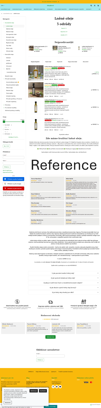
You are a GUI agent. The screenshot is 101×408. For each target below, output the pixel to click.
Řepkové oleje (10, 43)
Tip (6, 131)
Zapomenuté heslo (8, 172)
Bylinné (8, 69)
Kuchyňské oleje (9, 23)
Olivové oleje (9, 51)
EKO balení (8, 134)
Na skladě (8, 125)
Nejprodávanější (72, 61)
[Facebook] (53, 386)
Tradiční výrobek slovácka (66, 371)
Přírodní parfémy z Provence (14, 99)
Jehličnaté (9, 63)
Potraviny (7, 105)
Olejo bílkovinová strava (42, 371)
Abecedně (85, 61)
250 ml (51, 79)
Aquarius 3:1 (64, 31)
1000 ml (56, 96)
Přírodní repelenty (11, 101)
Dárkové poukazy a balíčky (12, 110)
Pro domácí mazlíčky (10, 107)
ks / (6, 146)
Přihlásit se (6, 167)
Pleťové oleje (9, 90)
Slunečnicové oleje (11, 40)
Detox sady (9, 48)
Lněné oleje (9, 26)
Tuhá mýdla (9, 93)
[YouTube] (60, 386)
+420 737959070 (56, 383)
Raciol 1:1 (64, 28)
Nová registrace (7, 170)
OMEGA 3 (31, 371)
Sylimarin (53, 371)
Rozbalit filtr (13, 137)
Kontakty (3, 386)
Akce (7, 127)
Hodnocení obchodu (50, 315)
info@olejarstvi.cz (56, 382)
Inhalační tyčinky (10, 96)
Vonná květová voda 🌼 (12, 82)
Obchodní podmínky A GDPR (9, 384)
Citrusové (8, 66)
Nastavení (8, 402)
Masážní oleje (9, 76)
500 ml (56, 79)
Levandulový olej (11, 72)
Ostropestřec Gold (11, 34)
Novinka (7, 129)
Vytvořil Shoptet (96, 404)
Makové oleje (9, 31)
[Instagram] (56, 386)
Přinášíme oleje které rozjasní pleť (10, 382)
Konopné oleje (10, 37)
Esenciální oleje (9, 54)
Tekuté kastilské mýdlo (12, 85)
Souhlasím (43, 391)
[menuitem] (5, 9)
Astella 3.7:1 (64, 35)
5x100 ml (61, 79)
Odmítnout (34, 391)
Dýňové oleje (9, 29)
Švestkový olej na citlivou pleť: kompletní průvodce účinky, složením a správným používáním (36, 382)
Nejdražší (59, 61)
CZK (2, 5)
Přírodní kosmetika (10, 79)
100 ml (46, 79)
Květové (8, 57)
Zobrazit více (50, 337)
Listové (8, 60)
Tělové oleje (9, 87)
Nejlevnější (48, 61)
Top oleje (8, 45)
